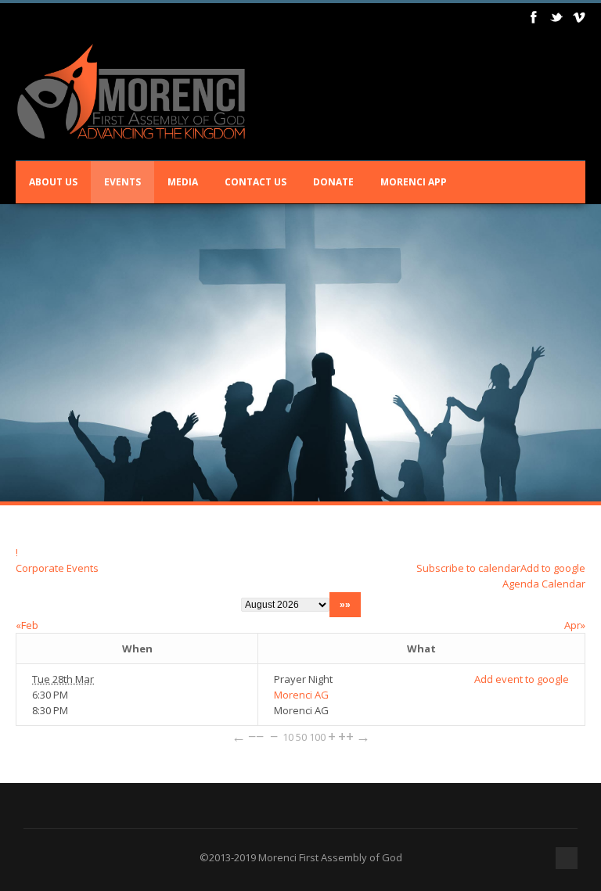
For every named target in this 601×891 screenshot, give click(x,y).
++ (346, 736)
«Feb (27, 625)
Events (122, 182)
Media (182, 182)
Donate (333, 182)
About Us (53, 182)
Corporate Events (57, 568)
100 (317, 737)
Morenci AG (301, 695)
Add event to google (521, 679)
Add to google (552, 568)
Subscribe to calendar (468, 568)
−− (256, 736)
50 (301, 737)
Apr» (574, 625)
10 (288, 737)
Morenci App (413, 182)
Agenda (520, 584)
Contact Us (255, 182)
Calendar (563, 584)
